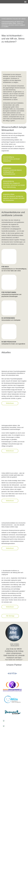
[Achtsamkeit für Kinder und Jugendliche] (12, 699)
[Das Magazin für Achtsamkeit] (12, 712)
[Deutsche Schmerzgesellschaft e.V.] (12, 686)
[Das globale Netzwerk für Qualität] (3, 720)
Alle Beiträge (10, 616)
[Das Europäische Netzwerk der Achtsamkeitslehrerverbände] (12, 673)
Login (22, 1)
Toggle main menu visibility (25, 1)
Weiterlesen (10, 403)
